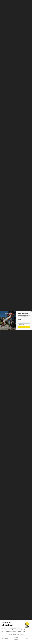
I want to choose (16, 638)
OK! (27, 638)
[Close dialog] (31, 311)
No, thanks (5, 638)
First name (19, 319)
